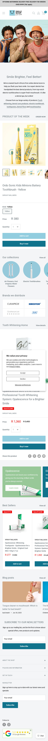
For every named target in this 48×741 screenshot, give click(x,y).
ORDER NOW (41, 117)
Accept (22, 373)
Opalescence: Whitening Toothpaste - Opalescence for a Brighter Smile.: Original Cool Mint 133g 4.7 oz (17, 547)
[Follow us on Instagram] (9, 724)
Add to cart (24, 236)
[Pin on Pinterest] (34, 456)
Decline (22, 379)
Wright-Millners (9, 195)
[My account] (38, 13)
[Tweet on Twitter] (39, 456)
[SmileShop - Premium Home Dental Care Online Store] (8, 736)
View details (41, 325)
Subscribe (24, 646)
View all (42, 258)
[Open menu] (3, 13)
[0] (43, 13)
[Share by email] (44, 456)
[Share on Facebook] (30, 456)
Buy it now (24, 244)
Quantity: (6, 227)
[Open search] (33, 13)
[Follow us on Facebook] (4, 724)
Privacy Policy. (14, 367)
